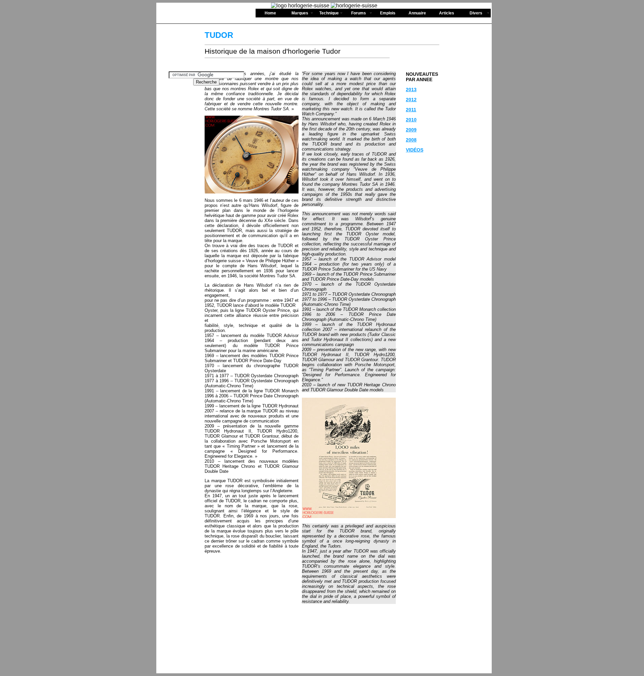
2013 (411, 89)
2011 (411, 109)
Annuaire (417, 13)
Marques (299, 13)
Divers (476, 13)
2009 (411, 129)
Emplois (387, 13)
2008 (411, 140)
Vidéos (414, 150)
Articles (446, 13)
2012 (411, 99)
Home (270, 13)
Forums (358, 13)
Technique (329, 13)
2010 (411, 119)
